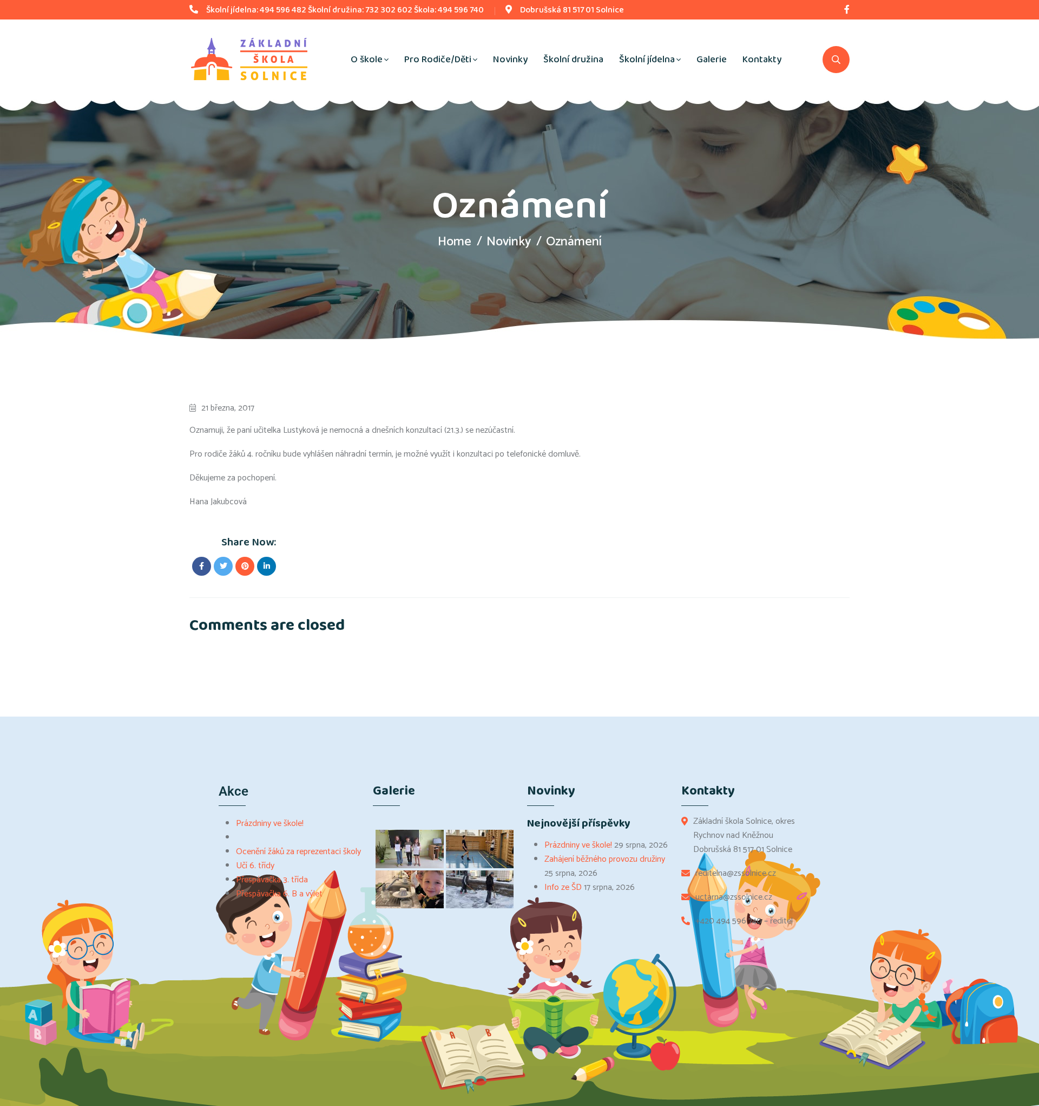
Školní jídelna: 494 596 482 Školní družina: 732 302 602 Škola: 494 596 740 (345, 10)
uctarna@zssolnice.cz (733, 897)
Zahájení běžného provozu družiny (604, 859)
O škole (367, 59)
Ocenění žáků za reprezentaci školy (298, 851)
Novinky (510, 59)
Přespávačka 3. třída (272, 880)
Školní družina (573, 59)
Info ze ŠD (563, 887)
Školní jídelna (647, 59)
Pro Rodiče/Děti (437, 59)
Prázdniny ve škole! (270, 823)
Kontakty (761, 59)
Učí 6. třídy (255, 865)
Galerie (711, 59)
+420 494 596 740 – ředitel (744, 921)
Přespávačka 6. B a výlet (279, 894)
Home (454, 241)
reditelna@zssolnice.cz (735, 874)
